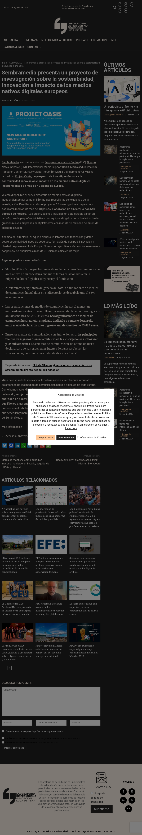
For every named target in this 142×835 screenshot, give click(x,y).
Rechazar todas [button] (66, 437)
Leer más (71, 428)
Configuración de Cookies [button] (91, 437)
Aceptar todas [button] (45, 437)
